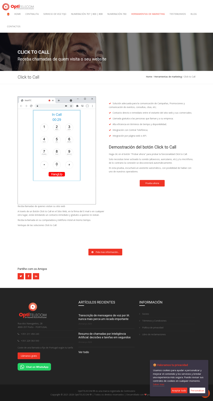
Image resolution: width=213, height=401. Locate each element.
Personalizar (197, 390)
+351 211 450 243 (30, 333)
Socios (145, 313)
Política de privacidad (152, 327)
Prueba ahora (152, 183)
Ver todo (83, 352)
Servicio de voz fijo (54, 13)
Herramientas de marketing (148, 13)
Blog (194, 13)
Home (17, 13)
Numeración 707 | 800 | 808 (87, 13)
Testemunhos (177, 13)
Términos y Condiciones (154, 320)
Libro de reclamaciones (154, 334)
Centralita (32, 13)
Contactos (13, 26)
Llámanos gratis (29, 355)
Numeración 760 (116, 13)
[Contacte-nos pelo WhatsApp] (34, 366)
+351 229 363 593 (30, 340)
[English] (8, 14)
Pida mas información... (107, 252)
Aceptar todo (179, 390)
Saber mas (158, 384)
